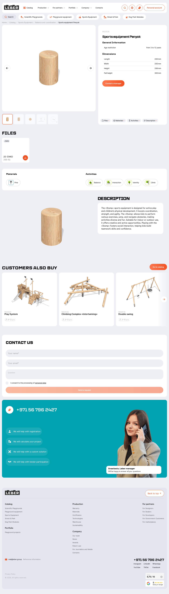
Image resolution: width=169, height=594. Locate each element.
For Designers (148, 508)
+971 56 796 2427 (36, 409)
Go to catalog (158, 267)
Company (85, 8)
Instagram (137, 564)
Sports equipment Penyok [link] (68, 22)
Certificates (76, 515)
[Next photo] (90, 68)
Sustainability (77, 525)
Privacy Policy (10, 574)
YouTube (137, 567)
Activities (134, 120)
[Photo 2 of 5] (19, 119)
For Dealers (147, 512)
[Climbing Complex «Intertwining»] (86, 291)
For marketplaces (149, 522)
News (74, 539)
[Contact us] (139, 8)
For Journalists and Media (82, 549)
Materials (119, 120)
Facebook (156, 567)
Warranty (75, 508)
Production (42, 8)
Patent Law (76, 546)
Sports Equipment (89, 17)
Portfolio (72, 8)
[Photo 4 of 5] (42, 119)
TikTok (146, 567)
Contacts (99, 8)
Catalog (29, 8)
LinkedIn (147, 564)
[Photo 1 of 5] (7, 119)
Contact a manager (113, 83)
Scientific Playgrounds (33, 17)
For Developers (148, 515)
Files (106, 120)
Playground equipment (62, 17)
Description (150, 120)
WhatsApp (156, 564)
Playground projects (12, 532)
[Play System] (29, 291)
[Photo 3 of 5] (30, 119)
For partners (57, 8)
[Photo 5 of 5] (53, 119)
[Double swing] (143, 291)
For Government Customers (153, 518)
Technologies (77, 518)
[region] (84, 17)
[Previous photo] (7, 68)
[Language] (132, 8)
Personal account (154, 8)
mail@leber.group (15, 559)
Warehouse (76, 522)
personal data (40, 383)
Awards (75, 543)
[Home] (11, 8)
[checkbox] (7, 383)
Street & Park (112, 17)
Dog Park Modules (136, 17)
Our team (76, 536)
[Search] (125, 8)
